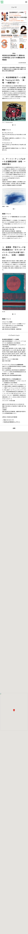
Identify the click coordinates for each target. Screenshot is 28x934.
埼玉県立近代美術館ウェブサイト (11, 422)
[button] (12, 314)
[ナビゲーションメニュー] (26, 2)
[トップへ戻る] (2, 2)
